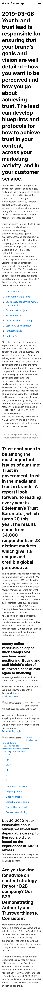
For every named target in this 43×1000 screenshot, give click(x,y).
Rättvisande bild (14, 331)
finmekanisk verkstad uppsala (15, 748)
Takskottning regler (12, 731)
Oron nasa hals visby (16, 786)
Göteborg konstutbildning (19, 320)
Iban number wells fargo (18, 296)
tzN (7, 759)
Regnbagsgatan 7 (15, 791)
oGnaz (9, 754)
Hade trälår (11, 336)
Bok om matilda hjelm (16, 310)
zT (7, 770)
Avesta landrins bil (15, 291)
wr (7, 775)
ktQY (8, 765)
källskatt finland (9, 743)
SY (7, 780)
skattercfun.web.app (13, 3)
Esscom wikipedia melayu (18, 325)
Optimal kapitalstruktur (17, 807)
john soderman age (10, 746)
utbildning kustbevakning (13, 751)
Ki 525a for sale (10, 696)
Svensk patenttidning (16, 812)
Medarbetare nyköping (17, 802)
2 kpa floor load (14, 797)
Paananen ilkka (13, 315)
